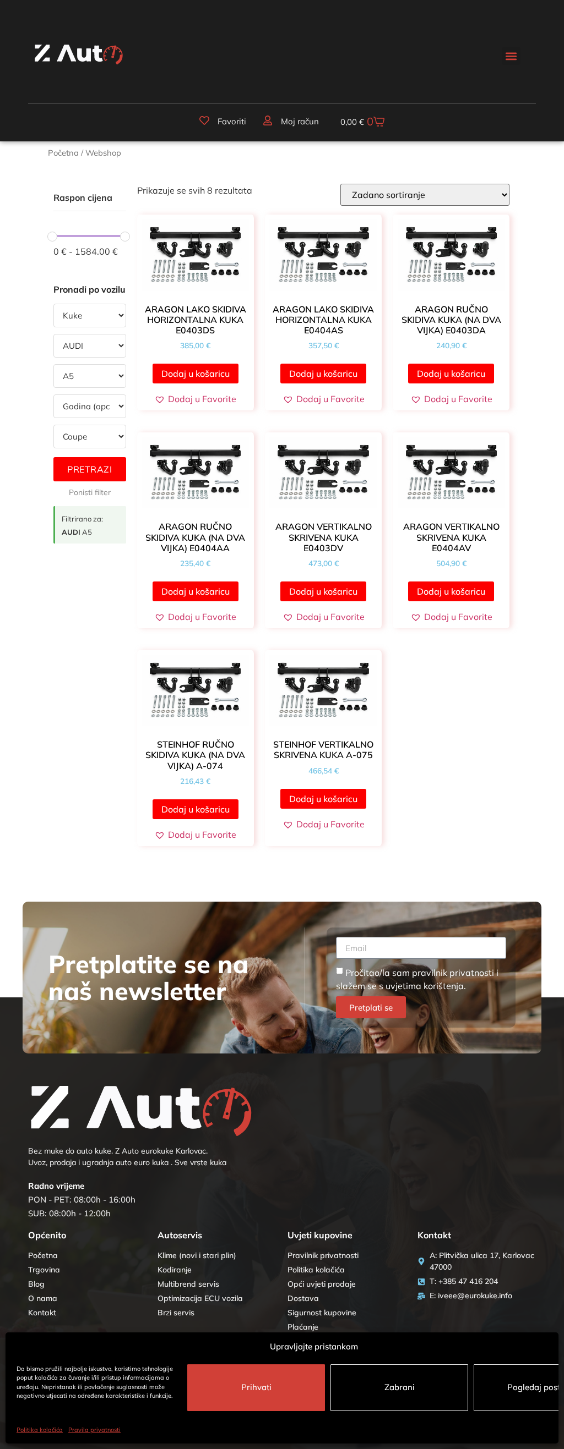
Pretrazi (89, 469)
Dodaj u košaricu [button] (195, 373)
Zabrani (399, 1387)
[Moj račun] (268, 120)
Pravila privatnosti (94, 1430)
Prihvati (256, 1387)
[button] (511, 56)
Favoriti (232, 121)
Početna (63, 152)
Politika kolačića (40, 1430)
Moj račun (300, 121)
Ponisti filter (90, 492)
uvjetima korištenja (425, 985)
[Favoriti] (204, 120)
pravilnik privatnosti (453, 972)
